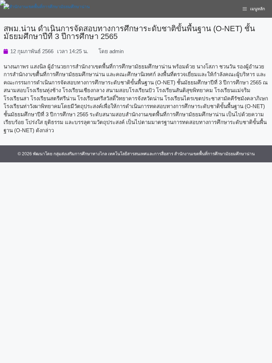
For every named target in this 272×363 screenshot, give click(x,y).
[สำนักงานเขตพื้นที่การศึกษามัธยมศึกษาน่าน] (47, 9)
